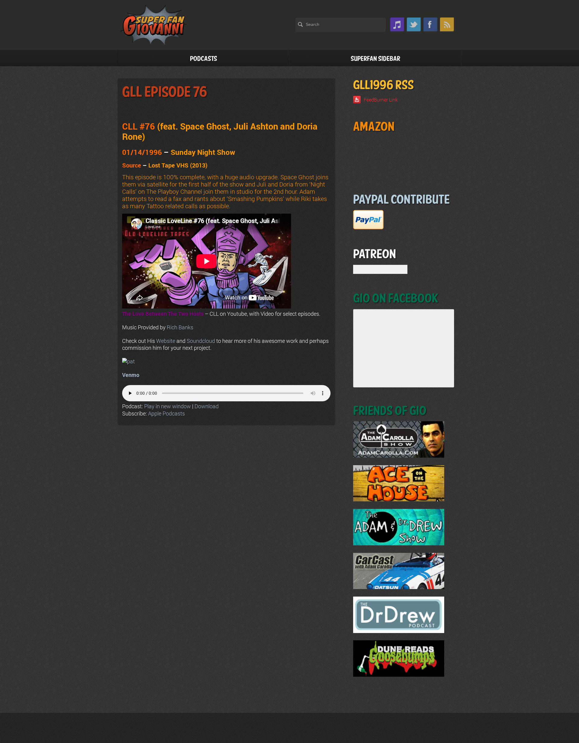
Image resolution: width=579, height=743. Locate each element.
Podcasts (203, 59)
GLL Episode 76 (164, 92)
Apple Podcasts (166, 413)
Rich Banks (180, 327)
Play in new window (167, 406)
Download (207, 406)
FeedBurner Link (381, 99)
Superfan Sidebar (375, 59)
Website (165, 340)
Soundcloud (201, 340)
